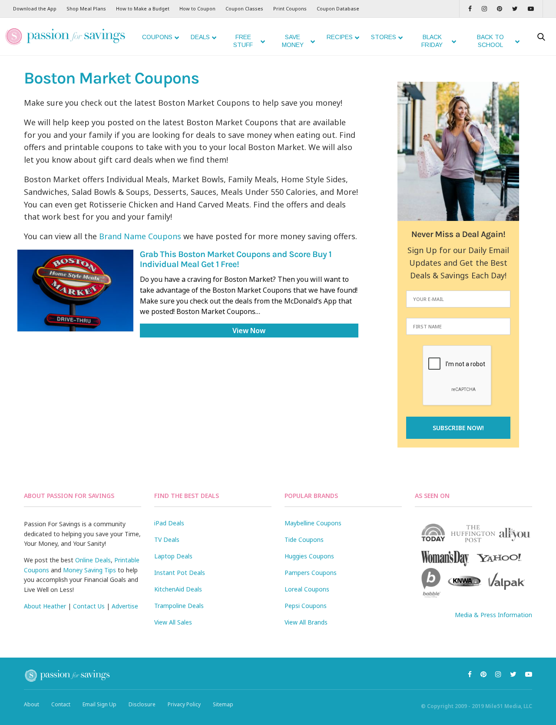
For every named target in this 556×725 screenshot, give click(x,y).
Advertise (125, 606)
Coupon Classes (244, 8)
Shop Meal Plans (86, 8)
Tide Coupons (304, 539)
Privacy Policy (184, 704)
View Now (248, 330)
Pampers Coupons (311, 572)
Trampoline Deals (179, 605)
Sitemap (223, 704)
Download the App (34, 8)
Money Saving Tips (89, 570)
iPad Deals (169, 523)
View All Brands (306, 622)
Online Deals (93, 560)
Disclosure (142, 704)
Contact (60, 704)
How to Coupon (197, 8)
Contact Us (89, 606)
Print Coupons (290, 8)
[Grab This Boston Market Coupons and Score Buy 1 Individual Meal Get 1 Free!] (75, 290)
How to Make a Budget (142, 8)
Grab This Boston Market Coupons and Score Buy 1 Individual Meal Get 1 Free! (235, 260)
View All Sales (173, 622)
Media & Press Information (493, 615)
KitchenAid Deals (178, 589)
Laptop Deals (173, 556)
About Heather (45, 606)
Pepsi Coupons (306, 605)
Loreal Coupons (307, 589)
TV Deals (166, 539)
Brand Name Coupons (140, 236)
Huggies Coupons (309, 556)
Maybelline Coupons (313, 523)
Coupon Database (338, 8)
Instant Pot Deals (179, 572)
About (31, 704)
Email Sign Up (99, 704)
